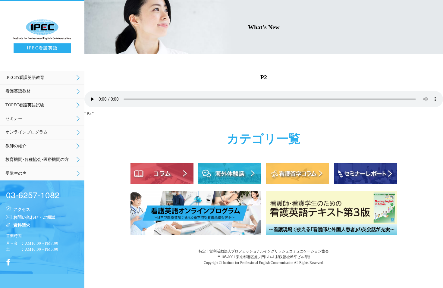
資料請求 (21, 225)
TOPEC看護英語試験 (24, 105)
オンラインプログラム (26, 132)
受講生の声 (16, 173)
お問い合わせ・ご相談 (34, 217)
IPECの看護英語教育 (24, 77)
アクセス (21, 209)
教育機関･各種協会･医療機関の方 (37, 159)
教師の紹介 (16, 146)
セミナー (13, 118)
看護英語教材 (18, 91)
